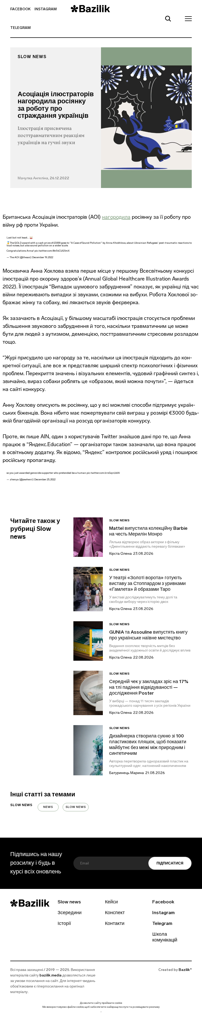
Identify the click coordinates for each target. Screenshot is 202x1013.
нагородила (116, 217)
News (48, 807)
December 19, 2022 (42, 257)
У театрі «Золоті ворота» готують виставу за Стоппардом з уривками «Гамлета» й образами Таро (147, 584)
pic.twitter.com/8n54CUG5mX (51, 251)
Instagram (45, 9)
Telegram (20, 28)
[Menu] (187, 18)
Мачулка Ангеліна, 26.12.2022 (43, 178)
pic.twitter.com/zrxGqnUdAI (103, 473)
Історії (64, 924)
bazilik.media (50, 976)
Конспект (115, 913)
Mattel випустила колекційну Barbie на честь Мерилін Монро (148, 531)
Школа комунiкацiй (164, 937)
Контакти (114, 924)
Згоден (101, 1011)
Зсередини (70, 913)
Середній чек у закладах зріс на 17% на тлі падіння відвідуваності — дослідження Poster (148, 688)
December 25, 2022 (44, 479)
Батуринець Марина (126, 773)
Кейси (111, 902)
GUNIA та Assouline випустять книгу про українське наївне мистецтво (148, 635)
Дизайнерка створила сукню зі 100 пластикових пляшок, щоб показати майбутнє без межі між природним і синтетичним (147, 745)
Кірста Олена (120, 554)
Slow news (32, 57)
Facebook (20, 9)
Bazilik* (185, 970)
